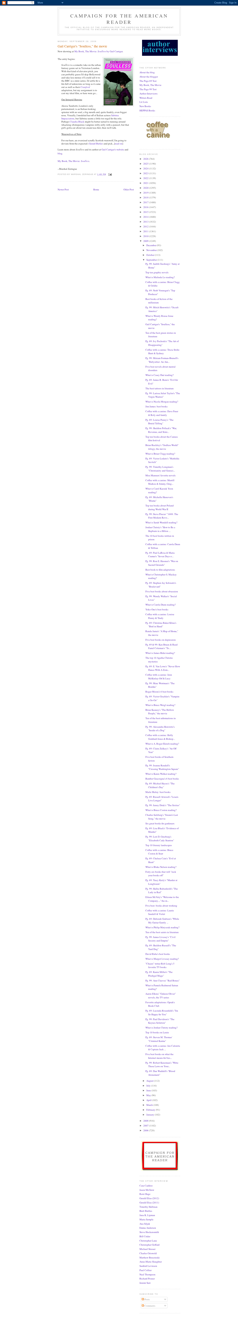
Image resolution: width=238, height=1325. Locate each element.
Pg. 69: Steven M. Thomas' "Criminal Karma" (158, 1039)
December (151, 245)
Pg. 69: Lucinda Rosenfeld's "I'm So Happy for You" (161, 1012)
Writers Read (145, 97)
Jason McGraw (146, 1190)
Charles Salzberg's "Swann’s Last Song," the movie (161, 816)
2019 (146, 192)
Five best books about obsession (161, 591)
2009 (146, 241)
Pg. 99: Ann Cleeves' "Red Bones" (162, 980)
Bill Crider (144, 1236)
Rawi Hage (144, 1194)
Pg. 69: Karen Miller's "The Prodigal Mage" (159, 973)
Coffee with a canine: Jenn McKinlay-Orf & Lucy (158, 676)
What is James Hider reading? (160, 653)
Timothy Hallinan (148, 1206)
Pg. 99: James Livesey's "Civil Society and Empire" (160, 938)
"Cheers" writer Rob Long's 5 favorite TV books (159, 965)
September (151, 259)
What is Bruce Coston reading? (161, 810)
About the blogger (148, 76)
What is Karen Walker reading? (160, 773)
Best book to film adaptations (160, 569)
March (149, 1105)
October (150, 255)
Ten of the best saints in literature (162, 932)
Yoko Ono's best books (156, 609)
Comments (149, 1305)
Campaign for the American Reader (119, 18)
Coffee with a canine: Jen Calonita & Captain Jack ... (162, 1047)
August (150, 1080)
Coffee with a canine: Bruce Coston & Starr (159, 851)
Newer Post (63, 189)
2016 (146, 207)
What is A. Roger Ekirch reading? (162, 743)
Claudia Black (77, 121)
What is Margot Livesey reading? (162, 958)
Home (96, 189)
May (149, 1095)
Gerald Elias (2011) (149, 1202)
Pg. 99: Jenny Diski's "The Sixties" (162, 805)
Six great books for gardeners (159, 823)
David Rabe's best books (157, 954)
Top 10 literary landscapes (158, 845)
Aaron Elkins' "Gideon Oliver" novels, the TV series (160, 995)
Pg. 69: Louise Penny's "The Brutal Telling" (159, 421)
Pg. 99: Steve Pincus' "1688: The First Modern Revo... (161, 515)
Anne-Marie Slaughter (150, 1261)
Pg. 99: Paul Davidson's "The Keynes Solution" (159, 1021)
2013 (146, 221)
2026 (146, 158)
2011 (146, 231)
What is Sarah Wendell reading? (161, 522)
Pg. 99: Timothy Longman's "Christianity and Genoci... (160, 468)
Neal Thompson (147, 1274)
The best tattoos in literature (159, 388)
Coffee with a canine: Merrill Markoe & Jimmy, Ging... (159, 482)
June (149, 1090)
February (151, 1109)
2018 (146, 197)
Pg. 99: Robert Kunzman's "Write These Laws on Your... (161, 1064)
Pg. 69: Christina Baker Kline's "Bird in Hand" (160, 624)
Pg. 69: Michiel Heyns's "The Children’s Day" (160, 785)
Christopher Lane (148, 1240)
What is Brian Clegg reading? (160, 453)
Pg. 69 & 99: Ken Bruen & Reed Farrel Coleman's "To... (161, 646)
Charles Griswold (148, 1253)
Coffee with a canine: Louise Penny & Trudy (159, 616)
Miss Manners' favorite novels (160, 475)
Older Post (128, 189)
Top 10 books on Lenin (157, 1032)
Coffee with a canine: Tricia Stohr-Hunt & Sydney (162, 351)
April (149, 1100)
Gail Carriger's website (113, 149)
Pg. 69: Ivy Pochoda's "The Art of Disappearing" (162, 343)
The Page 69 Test (148, 81)
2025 (146, 163)
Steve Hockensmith (149, 1232)
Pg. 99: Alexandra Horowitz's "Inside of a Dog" (160, 728)
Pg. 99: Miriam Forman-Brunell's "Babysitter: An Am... (161, 359)
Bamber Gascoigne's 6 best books (162, 778)
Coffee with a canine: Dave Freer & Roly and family (161, 413)
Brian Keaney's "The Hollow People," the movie (159, 711)
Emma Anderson (147, 1227)
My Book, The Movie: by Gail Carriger (98, 51)
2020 (146, 187)
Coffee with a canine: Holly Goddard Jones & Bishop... (160, 736)
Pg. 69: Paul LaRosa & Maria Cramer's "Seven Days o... (160, 554)
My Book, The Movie (150, 85)
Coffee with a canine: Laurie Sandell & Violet (159, 912)
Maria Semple (146, 1219)
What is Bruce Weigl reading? (160, 705)
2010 (146, 236)
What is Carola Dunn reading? (160, 604)
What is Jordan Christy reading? (161, 1027)
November (151, 250)
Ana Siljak (144, 1223)
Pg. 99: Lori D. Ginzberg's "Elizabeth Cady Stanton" (159, 838)
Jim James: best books (156, 406)
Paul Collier (145, 1270)
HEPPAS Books (147, 110)
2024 (146, 168)
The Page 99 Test (148, 89)
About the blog (147, 72)
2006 (146, 1130)
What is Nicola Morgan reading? (161, 401)
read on (118, 143)
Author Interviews (148, 93)
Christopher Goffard (149, 1244)
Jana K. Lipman (147, 1215)
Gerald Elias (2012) (149, 1198)
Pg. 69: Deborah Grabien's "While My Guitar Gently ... (162, 920)
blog (60, 153)
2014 (146, 216)
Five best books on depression (160, 639)
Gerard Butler (95, 143)
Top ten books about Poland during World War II (159, 507)
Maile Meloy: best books (158, 792)
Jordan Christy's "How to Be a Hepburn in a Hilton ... (160, 529)
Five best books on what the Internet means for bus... (159, 1056)
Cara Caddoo (146, 1185)
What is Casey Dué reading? (159, 375)
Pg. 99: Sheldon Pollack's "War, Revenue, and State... (161, 430)
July (148, 1085)
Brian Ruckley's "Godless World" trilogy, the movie (161, 446)
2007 (146, 1125)
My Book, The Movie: (73, 161)
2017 (146, 202)
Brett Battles (145, 1211)
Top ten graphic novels (156, 272)
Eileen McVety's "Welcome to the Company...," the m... (162, 898)
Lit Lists (143, 102)
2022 (146, 178)
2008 (146, 1120)
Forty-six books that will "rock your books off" (160, 873)
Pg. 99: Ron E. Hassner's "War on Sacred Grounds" (161, 562)
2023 (146, 173)
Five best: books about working (161, 905)
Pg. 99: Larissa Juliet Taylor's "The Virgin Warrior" (162, 395)
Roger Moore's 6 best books (159, 691)
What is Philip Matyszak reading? (162, 927)
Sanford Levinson (148, 1266)
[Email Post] (110, 174)
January (150, 1114)
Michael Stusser (147, 1249)
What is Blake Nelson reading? (160, 867)
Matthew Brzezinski (149, 1257)
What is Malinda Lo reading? (160, 277)
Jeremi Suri (145, 1282)
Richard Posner (147, 1278)
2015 (146, 212)
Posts (147, 1299)
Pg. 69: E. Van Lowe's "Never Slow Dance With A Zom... (162, 668)
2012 (146, 226)
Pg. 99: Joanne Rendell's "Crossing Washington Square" (162, 767)
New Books (145, 106)
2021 (146, 183)
